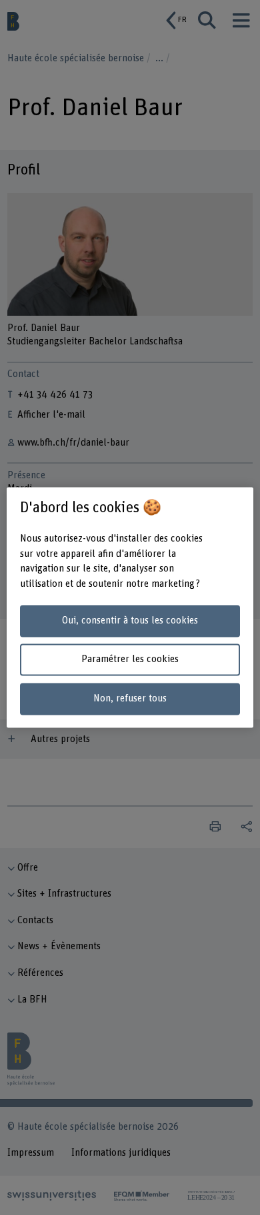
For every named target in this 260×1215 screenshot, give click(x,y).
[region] (130, 607)
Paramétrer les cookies (130, 660)
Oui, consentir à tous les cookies (130, 620)
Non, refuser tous (130, 699)
